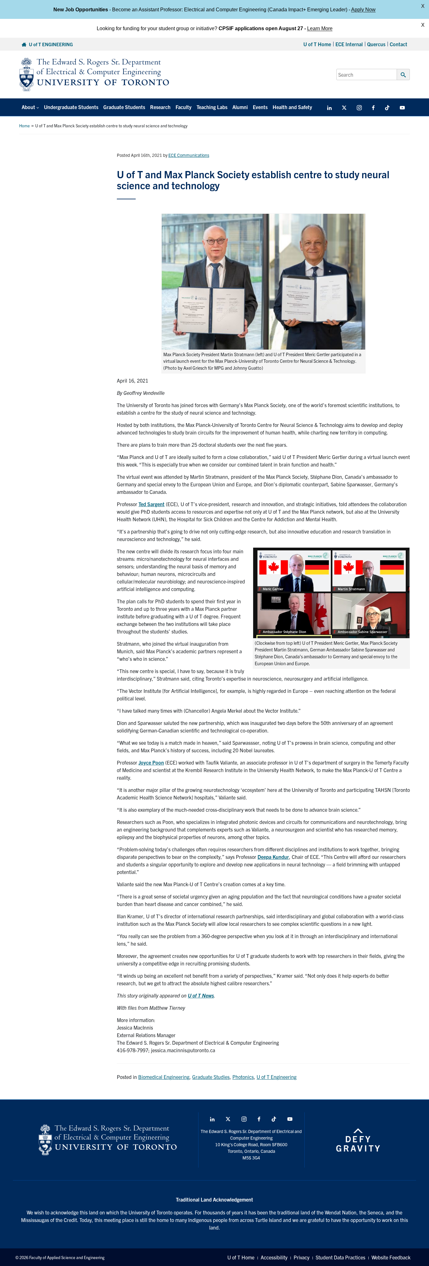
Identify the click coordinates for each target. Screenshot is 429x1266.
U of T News (201, 995)
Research (160, 107)
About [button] (28, 107)
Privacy (301, 1257)
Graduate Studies (211, 1077)
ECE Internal (349, 44)
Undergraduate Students (71, 107)
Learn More (320, 28)
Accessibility (274, 1257)
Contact (398, 44)
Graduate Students (124, 107)
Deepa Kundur (273, 857)
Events (260, 107)
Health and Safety (292, 107)
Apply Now (363, 9)
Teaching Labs (212, 107)
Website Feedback (391, 1257)
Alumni (240, 107)
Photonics (243, 1077)
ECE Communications (188, 155)
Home (24, 125)
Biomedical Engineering (163, 1077)
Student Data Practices (340, 1257)
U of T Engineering (276, 1077)
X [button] (423, 6)
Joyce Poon (151, 762)
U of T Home (317, 44)
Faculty (184, 107)
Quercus (376, 44)
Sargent (155, 504)
